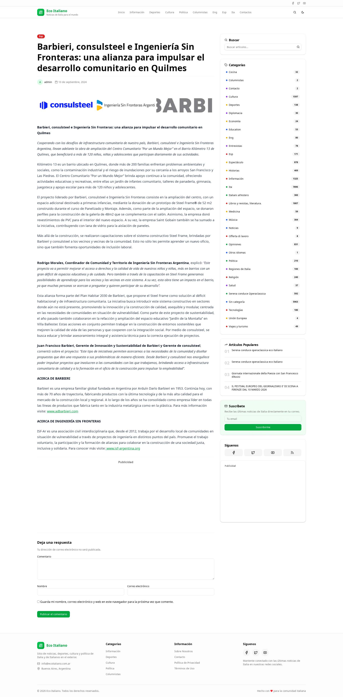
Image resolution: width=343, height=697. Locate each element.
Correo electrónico (138, 586)
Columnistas (200, 12)
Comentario (44, 556)
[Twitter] (298, 3)
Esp (224, 12)
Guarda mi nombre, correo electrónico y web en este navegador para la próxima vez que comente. (106, 602)
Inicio (121, 12)
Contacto (179, 657)
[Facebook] (293, 3)
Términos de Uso (184, 668)
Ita (233, 12)
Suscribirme (263, 427)
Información (137, 12)
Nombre (42, 586)
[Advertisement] (125, 491)
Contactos (246, 12)
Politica (183, 12)
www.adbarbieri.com (62, 411)
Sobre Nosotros (183, 651)
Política (110, 668)
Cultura (169, 12)
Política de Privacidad (187, 662)
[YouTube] (304, 3)
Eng (215, 12)
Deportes (154, 12)
